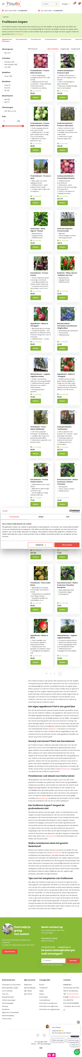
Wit (6, 90)
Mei (7, 102)
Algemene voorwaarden (10, 1012)
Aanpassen (39, 545)
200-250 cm (10, 111)
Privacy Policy (7, 1019)
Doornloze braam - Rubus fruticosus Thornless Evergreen (67, 585)
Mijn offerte (28, 994)
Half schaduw (10, 65)
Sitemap (5, 1006)
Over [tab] (68, 517)
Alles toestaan (67, 545)
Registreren (28, 985)
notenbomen (57, 853)
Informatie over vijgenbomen (49, 1009)
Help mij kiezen (9, 952)
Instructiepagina (8, 1003)
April (7, 99)
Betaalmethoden (8, 997)
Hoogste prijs (75, 49)
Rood (7, 88)
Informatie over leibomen (48, 1003)
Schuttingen (43, 997)
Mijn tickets (28, 991)
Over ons (5, 994)
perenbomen (43, 798)
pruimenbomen (50, 836)
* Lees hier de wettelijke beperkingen (52, 965)
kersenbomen (65, 769)
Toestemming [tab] (14, 517)
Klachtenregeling (8, 1016)
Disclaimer (5, 1009)
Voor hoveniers (7, 991)
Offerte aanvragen (8, 1000)
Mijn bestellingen (30, 988)
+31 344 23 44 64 (48, 947)
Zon (7, 67)
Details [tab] (41, 517)
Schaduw (9, 62)
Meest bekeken (52, 49)
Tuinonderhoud (44, 1000)
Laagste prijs (64, 49)
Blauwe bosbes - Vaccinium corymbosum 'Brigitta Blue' (67, 325)
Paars (7, 85)
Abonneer (73, 961)
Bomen (6, 17)
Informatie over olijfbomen (48, 1006)
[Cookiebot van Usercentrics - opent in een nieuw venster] (71, 511)
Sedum (41, 994)
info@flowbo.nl (64, 947)
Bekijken (36, 97)
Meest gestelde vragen (10, 988)
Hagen (41, 991)
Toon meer (18, 34)
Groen (8, 76)
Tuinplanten (43, 988)
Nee (7, 53)
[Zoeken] (56, 4)
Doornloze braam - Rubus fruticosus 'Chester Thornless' (67, 481)
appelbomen (52, 729)
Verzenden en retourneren (11, 985)
